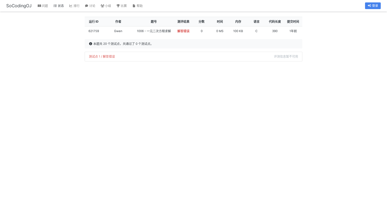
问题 (44, 6)
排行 (76, 6)
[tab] (193, 56)
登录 (374, 5)
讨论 (91, 6)
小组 (107, 6)
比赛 (123, 6)
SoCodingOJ (19, 5)
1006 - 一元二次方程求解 (154, 31)
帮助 (139, 6)
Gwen (118, 31)
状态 (60, 6)
